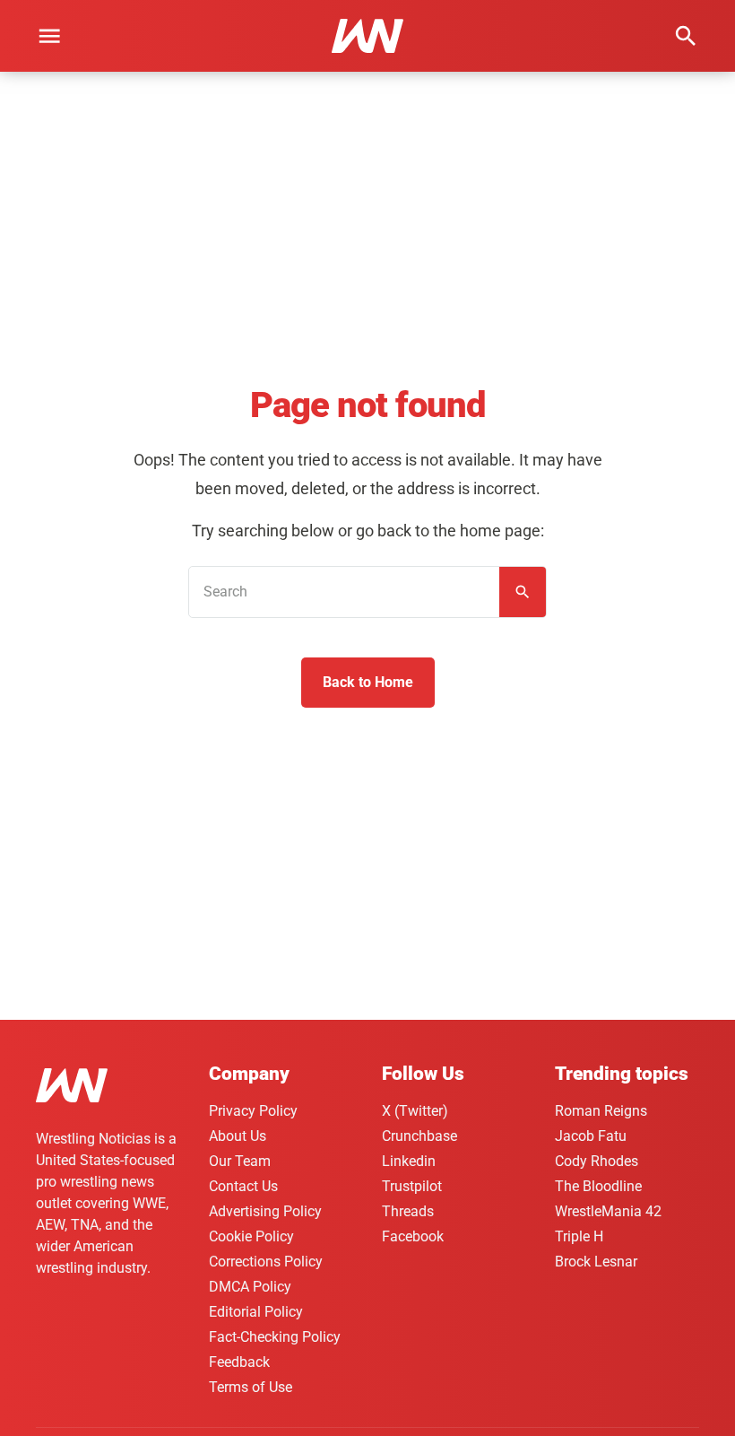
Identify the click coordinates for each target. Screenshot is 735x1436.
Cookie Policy (251, 1236)
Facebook (413, 1236)
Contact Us (243, 1186)
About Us (237, 1135)
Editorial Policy (256, 1311)
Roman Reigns (601, 1110)
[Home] (72, 1088)
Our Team (240, 1161)
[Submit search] (522, 592)
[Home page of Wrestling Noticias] (367, 35)
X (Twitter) (415, 1110)
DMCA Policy (250, 1286)
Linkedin (409, 1161)
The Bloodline (598, 1186)
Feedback (239, 1362)
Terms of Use (250, 1387)
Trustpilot (412, 1186)
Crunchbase (419, 1135)
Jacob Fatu (591, 1135)
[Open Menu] (49, 35)
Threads (408, 1211)
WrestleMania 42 (608, 1211)
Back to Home (368, 682)
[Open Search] (685, 35)
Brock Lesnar (596, 1261)
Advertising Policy (265, 1211)
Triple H (579, 1236)
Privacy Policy (253, 1110)
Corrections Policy (266, 1261)
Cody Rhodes (596, 1161)
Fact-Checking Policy (275, 1336)
